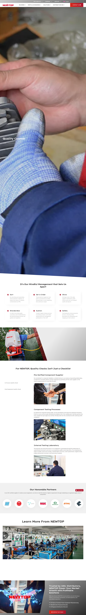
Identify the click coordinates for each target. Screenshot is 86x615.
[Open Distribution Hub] (64, 4)
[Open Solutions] (50, 4)
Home (4, 143)
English (67, 1)
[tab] (16, 376)
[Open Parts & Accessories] (40, 4)
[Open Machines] (25, 4)
